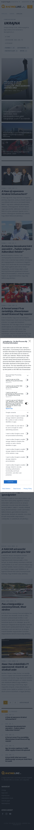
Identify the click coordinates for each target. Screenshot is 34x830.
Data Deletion (6, 488)
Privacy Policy (28, 488)
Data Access (17, 488)
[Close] (30, 341)
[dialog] (17, 415)
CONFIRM (10, 481)
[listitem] (17, 375)
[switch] (26, 380)
